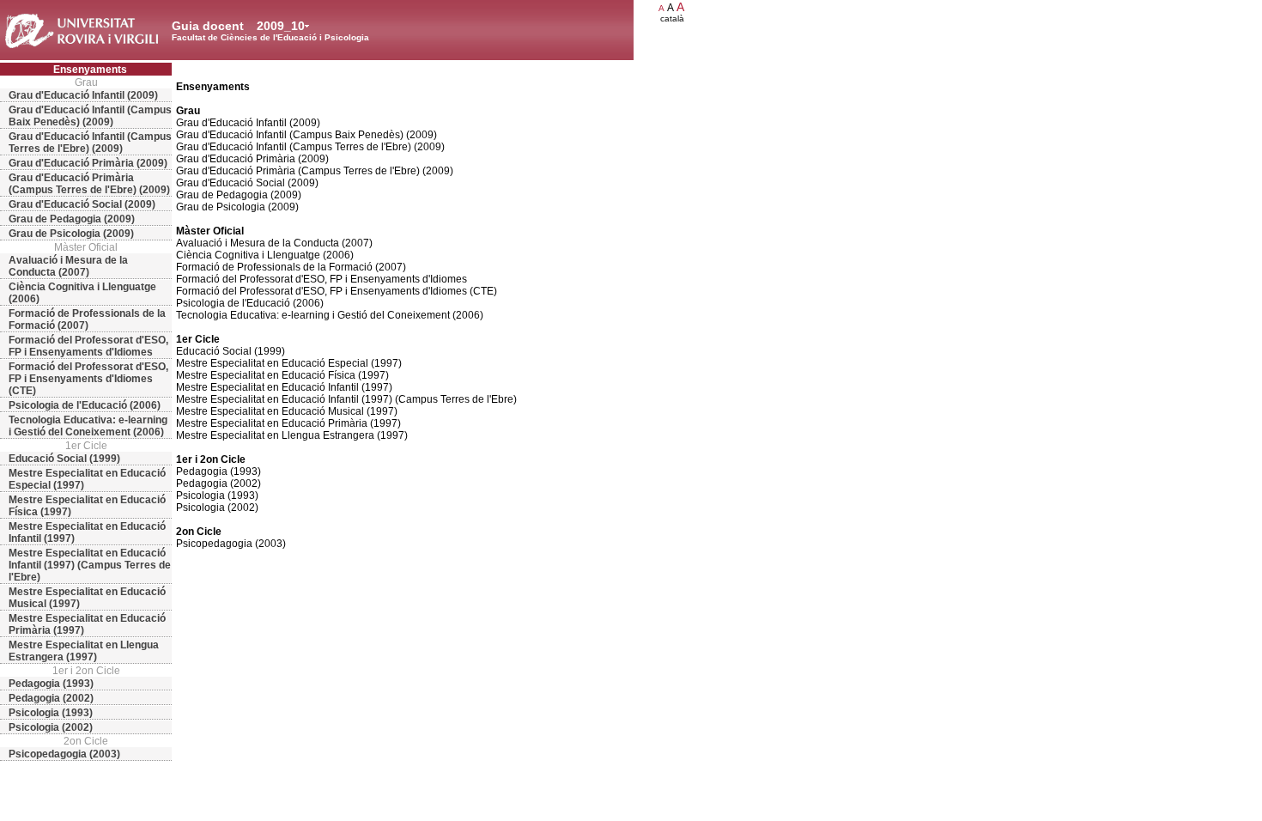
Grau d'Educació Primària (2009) (88, 163)
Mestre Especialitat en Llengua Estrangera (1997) (84, 651)
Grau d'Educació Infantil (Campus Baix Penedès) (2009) (90, 116)
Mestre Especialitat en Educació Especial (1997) (87, 479)
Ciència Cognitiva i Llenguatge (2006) (82, 293)
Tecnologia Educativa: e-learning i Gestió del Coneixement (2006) (88, 426)
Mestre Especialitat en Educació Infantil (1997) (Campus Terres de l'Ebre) (90, 565)
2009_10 (281, 26)
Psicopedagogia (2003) (64, 754)
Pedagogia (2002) (51, 698)
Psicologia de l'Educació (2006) (85, 405)
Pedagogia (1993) (51, 684)
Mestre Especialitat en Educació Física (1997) (87, 506)
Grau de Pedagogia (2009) (72, 219)
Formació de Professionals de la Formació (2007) (87, 319)
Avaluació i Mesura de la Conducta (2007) (68, 266)
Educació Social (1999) (64, 459)
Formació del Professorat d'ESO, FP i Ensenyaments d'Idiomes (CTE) (88, 379)
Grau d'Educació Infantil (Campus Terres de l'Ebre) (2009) (90, 143)
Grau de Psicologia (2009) (71, 234)
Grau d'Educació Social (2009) (82, 204)
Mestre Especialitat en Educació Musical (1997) (87, 598)
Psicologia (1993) (51, 713)
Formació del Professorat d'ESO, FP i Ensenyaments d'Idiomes (88, 346)
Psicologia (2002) (51, 727)
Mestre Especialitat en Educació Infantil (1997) (87, 532)
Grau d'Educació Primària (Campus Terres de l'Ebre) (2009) (89, 184)
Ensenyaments (90, 70)
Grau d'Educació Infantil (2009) (83, 95)
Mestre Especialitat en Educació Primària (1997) (87, 624)
